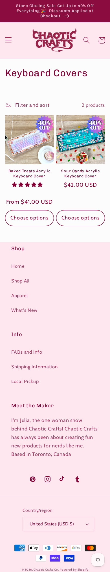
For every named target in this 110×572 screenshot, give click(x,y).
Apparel (19, 295)
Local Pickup (25, 381)
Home (18, 266)
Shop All (20, 281)
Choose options (29, 218)
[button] (8, 40)
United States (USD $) (52, 524)
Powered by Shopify (74, 569)
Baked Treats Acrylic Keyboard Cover (29, 173)
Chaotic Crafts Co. (46, 569)
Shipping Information (34, 366)
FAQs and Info (26, 352)
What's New (24, 310)
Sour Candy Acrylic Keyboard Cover (80, 173)
